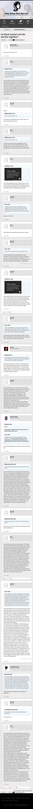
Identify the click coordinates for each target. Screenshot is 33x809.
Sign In (18, 17)
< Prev (2, 39)
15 (17, 39)
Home (4, 23)
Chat (23, 798)
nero (11, 61)
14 (15, 39)
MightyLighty (13, 44)
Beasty (12, 347)
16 (19, 39)
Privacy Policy (5, 800)
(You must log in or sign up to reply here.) (23, 790)
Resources (18, 798)
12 (11, 39)
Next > (22, 39)
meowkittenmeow (14, 666)
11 (9, 39)
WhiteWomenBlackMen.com (22, 805)
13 (13, 39)
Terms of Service (13, 800)
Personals (12, 23)
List (10, 312)
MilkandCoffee (14, 416)
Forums (21, 23)
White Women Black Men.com (16, 13)
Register (27, 17)
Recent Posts (5, 26)
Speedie (12, 103)
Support (28, 798)
